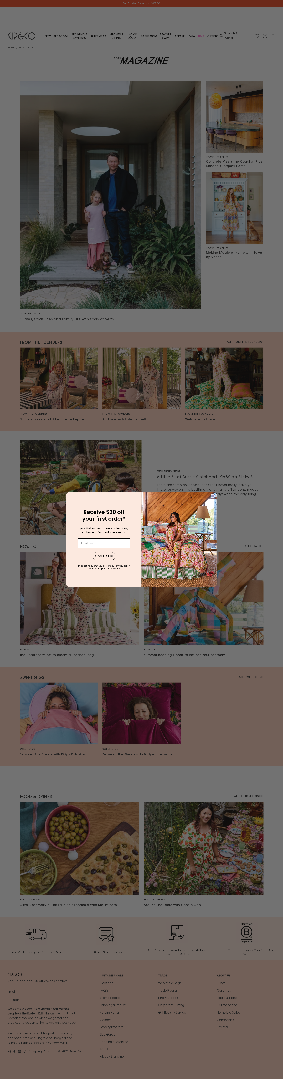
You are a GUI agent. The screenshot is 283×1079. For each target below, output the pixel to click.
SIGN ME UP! (104, 556)
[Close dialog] (213, 496)
